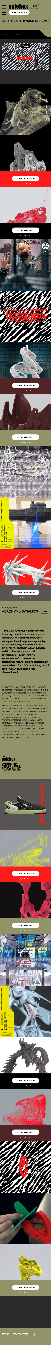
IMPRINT (5, 1334)
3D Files (17, 34)
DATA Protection (21, 1334)
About (6, 34)
